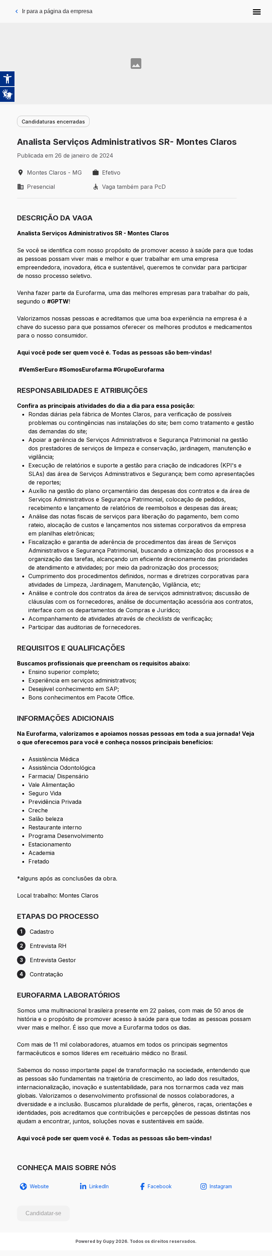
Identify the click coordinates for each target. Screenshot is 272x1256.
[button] (257, 11)
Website (39, 1186)
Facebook (160, 1186)
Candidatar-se (43, 1213)
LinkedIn (99, 1186)
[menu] (257, 11)
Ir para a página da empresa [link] (57, 11)
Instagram (221, 1186)
